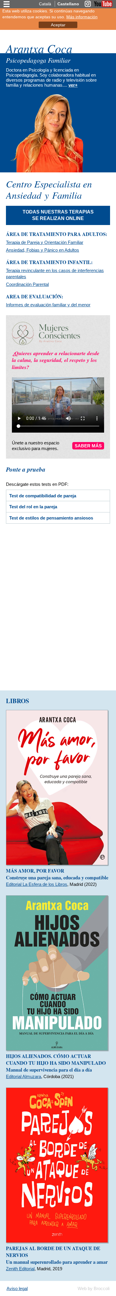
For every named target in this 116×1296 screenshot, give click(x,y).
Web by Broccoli (93, 1288)
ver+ (73, 85)
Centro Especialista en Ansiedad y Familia (49, 189)
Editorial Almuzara (23, 1076)
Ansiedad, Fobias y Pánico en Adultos (42, 250)
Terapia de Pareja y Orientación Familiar (44, 242)
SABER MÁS (88, 445)
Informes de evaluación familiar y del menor (48, 304)
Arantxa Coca (39, 48)
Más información (82, 16)
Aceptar (58, 24)
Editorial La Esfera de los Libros (36, 884)
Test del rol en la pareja (33, 506)
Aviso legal (17, 1288)
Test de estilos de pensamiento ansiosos (51, 517)
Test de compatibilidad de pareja (42, 495)
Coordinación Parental (27, 284)
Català (45, 3)
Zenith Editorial (20, 1268)
